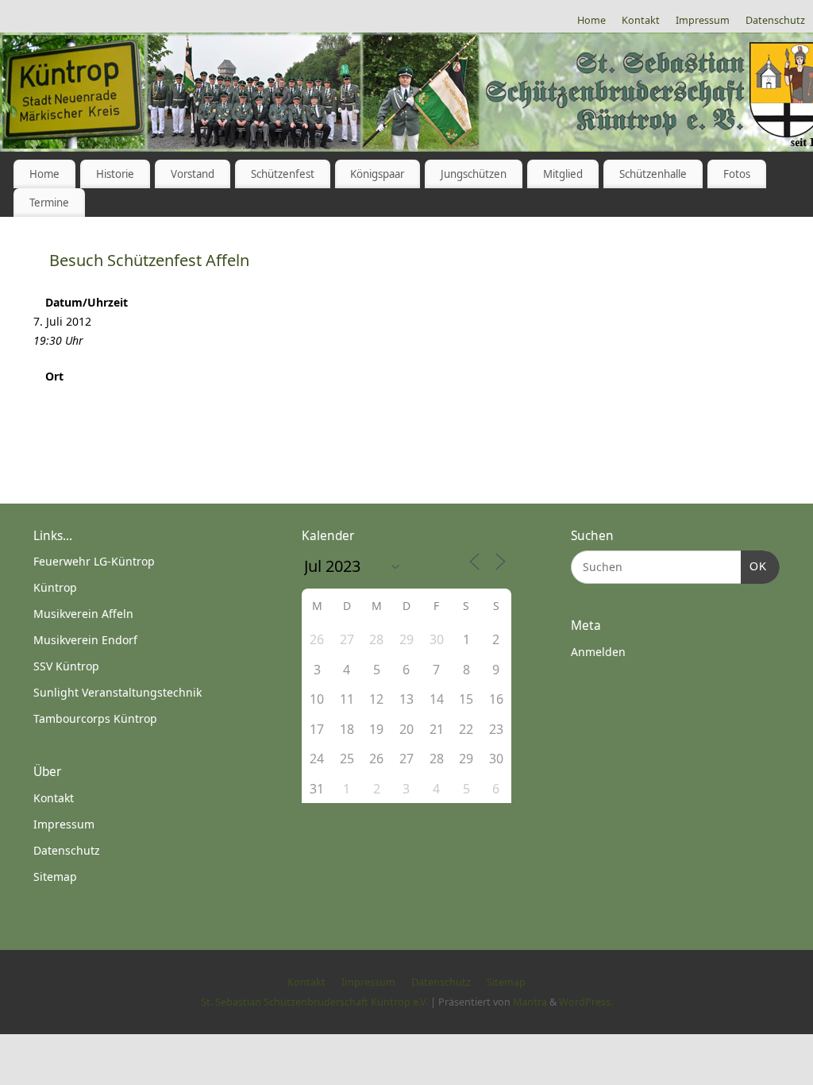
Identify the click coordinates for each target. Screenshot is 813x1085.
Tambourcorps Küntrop (95, 718)
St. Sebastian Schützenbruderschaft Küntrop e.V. (314, 1002)
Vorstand (192, 174)
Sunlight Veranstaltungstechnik (117, 692)
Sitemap (55, 876)
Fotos (736, 174)
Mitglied (563, 174)
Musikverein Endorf (85, 639)
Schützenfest (282, 174)
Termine (49, 202)
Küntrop (55, 587)
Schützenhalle (653, 174)
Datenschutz (775, 20)
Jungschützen (474, 174)
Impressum (703, 20)
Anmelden (598, 651)
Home (591, 20)
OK (754, 566)
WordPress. (586, 1002)
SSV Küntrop (66, 666)
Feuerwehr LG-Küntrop (94, 561)
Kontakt (641, 20)
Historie (115, 174)
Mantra (530, 1002)
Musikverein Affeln (83, 613)
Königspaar (377, 174)
